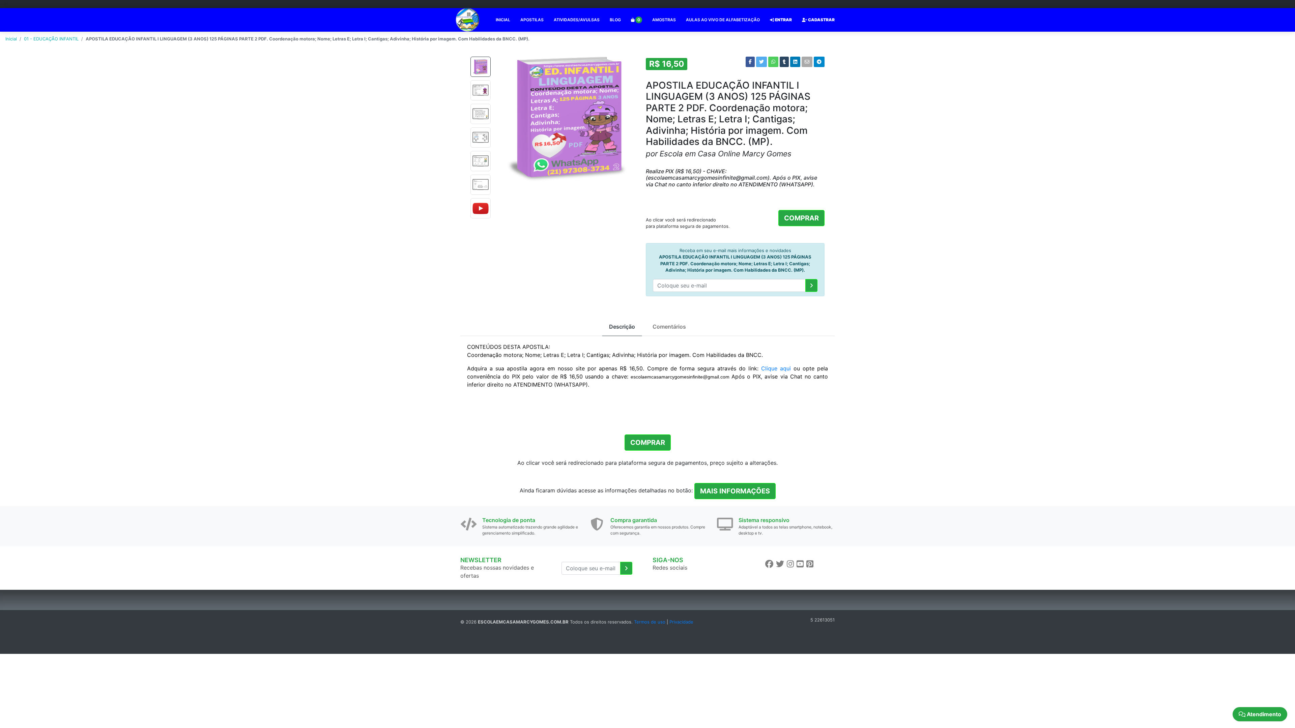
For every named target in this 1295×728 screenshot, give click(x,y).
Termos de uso (649, 622)
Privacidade (681, 622)
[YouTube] (800, 564)
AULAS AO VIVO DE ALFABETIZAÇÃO (723, 19)
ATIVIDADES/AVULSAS (577, 19)
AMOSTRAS (664, 19)
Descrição (622, 326)
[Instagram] (790, 564)
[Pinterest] (809, 564)
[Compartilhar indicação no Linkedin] (795, 62)
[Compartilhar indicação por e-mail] (807, 62)
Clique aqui (776, 368)
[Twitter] (780, 564)
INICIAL (503, 19)
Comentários (669, 326)
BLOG (615, 19)
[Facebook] (769, 564)
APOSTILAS (532, 19)
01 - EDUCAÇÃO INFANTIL (51, 38)
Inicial (11, 38)
